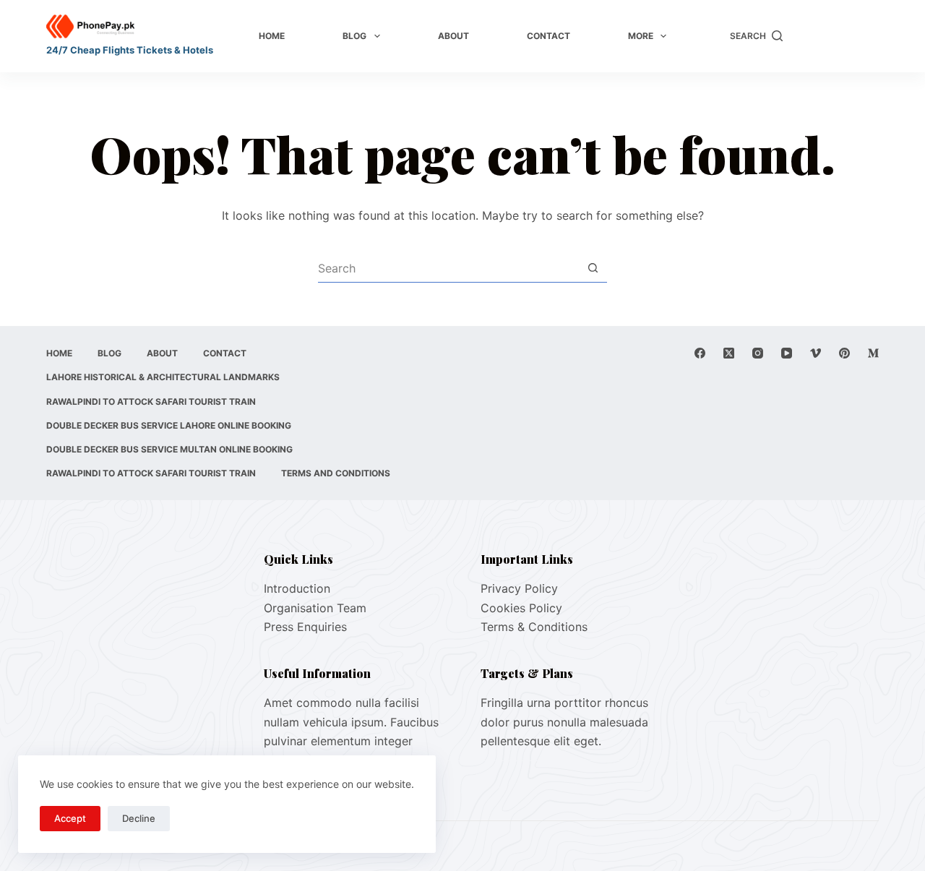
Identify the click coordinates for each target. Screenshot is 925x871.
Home (272, 35)
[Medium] (873, 353)
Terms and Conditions (335, 473)
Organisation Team (315, 608)
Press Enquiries (305, 626)
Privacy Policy (519, 588)
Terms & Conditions (534, 626)
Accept (70, 818)
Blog (354, 35)
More (640, 35)
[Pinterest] (844, 353)
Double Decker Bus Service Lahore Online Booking (168, 425)
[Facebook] (699, 353)
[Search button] (592, 268)
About (453, 35)
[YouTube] (786, 353)
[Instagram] (757, 353)
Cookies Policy (521, 608)
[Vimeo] (815, 353)
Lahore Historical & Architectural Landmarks (163, 377)
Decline (138, 818)
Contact (548, 35)
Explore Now (837, 36)
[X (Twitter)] (728, 353)
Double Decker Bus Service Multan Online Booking (169, 449)
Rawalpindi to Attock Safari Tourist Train (151, 401)
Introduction (297, 588)
